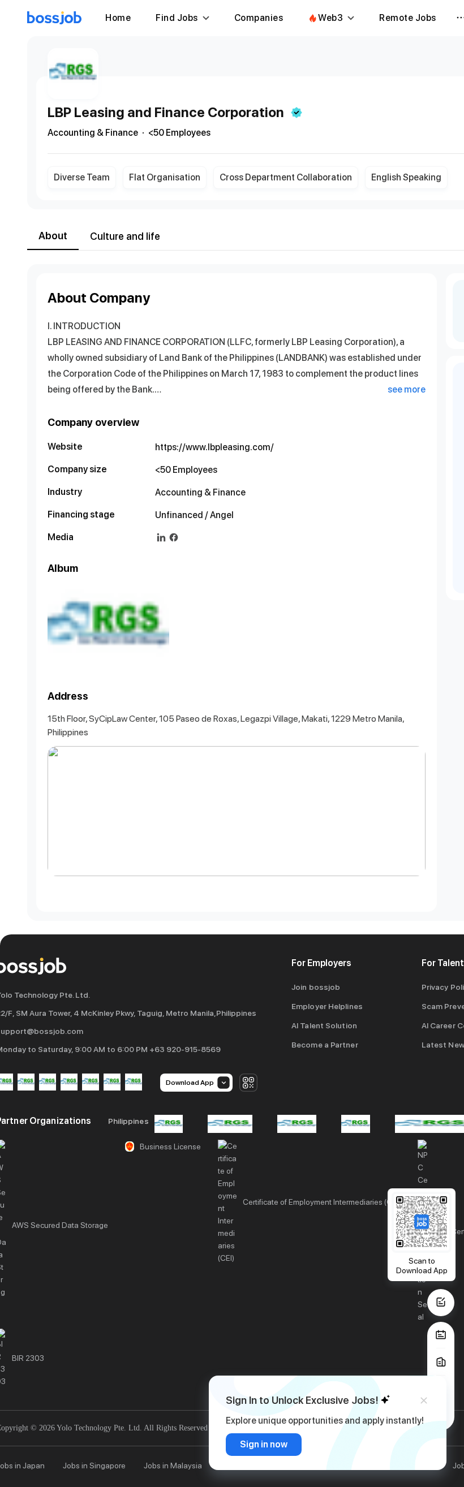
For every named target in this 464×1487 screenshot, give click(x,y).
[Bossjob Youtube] (69, 1083)
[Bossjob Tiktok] (112, 1083)
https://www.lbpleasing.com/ (214, 447)
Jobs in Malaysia (173, 1465)
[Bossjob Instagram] (47, 1083)
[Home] (54, 18)
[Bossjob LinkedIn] (26, 1083)
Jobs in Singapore (94, 1465)
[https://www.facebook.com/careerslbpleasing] (173, 537)
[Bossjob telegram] (133, 1083)
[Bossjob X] (90, 1083)
